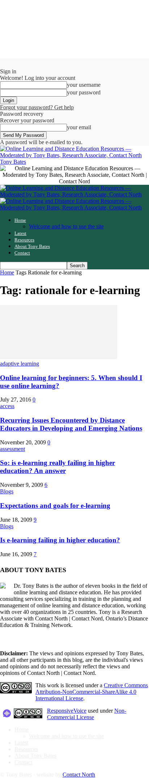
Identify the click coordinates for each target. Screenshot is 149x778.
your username (84, 85)
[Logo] (74, 194)
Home (20, 220)
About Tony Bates (32, 246)
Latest (20, 233)
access (7, 406)
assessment (12, 449)
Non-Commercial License (86, 714)
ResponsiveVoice (66, 711)
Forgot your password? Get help (37, 107)
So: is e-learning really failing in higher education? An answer (57, 466)
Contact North (79, 774)
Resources (24, 240)
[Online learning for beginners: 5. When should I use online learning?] (58, 357)
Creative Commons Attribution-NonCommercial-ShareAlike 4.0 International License (91, 691)
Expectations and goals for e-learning (55, 505)
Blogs (6, 491)
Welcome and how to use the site (66, 226)
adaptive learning (19, 364)
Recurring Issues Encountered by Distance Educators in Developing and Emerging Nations (71, 424)
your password (84, 92)
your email (79, 127)
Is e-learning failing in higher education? (60, 540)
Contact (22, 253)
